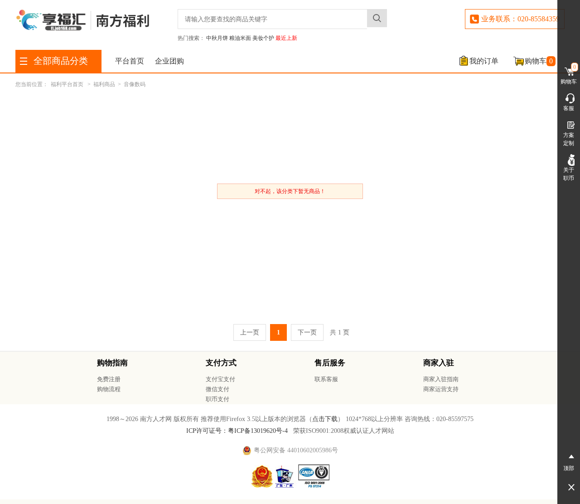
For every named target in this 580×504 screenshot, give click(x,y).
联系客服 (326, 379)
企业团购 (169, 61)
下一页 (307, 332)
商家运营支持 (441, 389)
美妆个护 (263, 38)
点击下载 (325, 419)
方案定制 (568, 139)
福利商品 (104, 84)
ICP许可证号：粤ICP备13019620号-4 (237, 430)
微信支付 (217, 389)
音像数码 (134, 84)
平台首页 (129, 61)
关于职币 (568, 174)
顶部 (568, 468)
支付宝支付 (220, 379)
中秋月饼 (217, 38)
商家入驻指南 (441, 379)
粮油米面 (240, 38)
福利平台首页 (67, 84)
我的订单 (483, 61)
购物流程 (109, 389)
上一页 (249, 332)
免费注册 (109, 379)
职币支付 (217, 399)
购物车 (539, 61)
